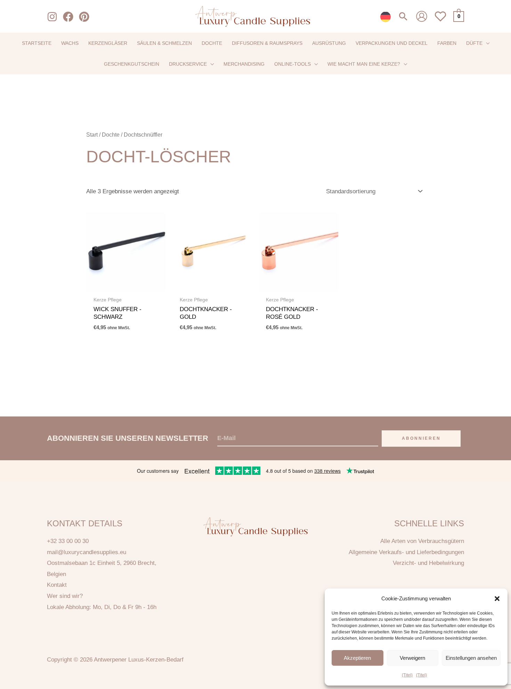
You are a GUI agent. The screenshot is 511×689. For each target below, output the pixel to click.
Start (92, 135)
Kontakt (57, 585)
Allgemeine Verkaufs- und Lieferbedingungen (406, 552)
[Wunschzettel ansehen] (440, 20)
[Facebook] (68, 16)
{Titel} (407, 675)
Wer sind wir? (65, 596)
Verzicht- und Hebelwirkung (428, 563)
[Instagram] (52, 16)
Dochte (111, 135)
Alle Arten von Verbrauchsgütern (422, 541)
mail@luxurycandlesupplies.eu (86, 552)
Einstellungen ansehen (471, 658)
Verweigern (412, 658)
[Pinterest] (84, 16)
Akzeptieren (357, 658)
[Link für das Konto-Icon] (422, 16)
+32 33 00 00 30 (68, 541)
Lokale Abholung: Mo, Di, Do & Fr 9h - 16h (101, 607)
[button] (497, 598)
